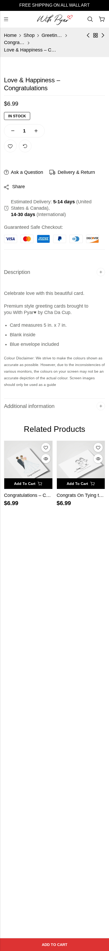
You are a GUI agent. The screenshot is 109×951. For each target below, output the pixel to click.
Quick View (45, 458)
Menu (6, 19)
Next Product (103, 35)
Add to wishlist (10, 146)
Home (10, 35)
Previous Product (88, 35)
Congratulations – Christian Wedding (42, 495)
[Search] (90, 19)
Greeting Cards (52, 35)
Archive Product (95, 35)
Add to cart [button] (24, 483)
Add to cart (54, 945)
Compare (25, 146)
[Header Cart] (102, 19)
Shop (29, 35)
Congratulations (14, 42)
